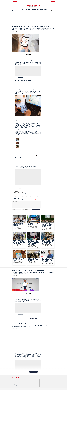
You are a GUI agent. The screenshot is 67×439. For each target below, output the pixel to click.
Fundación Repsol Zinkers (30, 165)
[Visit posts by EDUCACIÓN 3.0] (13, 192)
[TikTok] (37, 191)
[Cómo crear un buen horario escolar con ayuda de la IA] (33, 219)
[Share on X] (13, 58)
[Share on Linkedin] (13, 63)
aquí (36, 155)
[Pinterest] (36, 191)
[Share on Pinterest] (13, 60)
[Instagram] (35, 191)
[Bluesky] (53, 2)
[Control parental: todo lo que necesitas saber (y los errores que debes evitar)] (17, 139)
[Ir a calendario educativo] (51, 10)
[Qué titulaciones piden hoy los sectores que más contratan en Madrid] (17, 146)
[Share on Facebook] (13, 56)
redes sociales (36, 407)
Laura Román (14, 330)
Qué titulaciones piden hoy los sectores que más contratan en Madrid (29, 145)
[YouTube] (45, 2)
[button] (54, 10)
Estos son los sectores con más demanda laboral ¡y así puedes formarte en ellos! (18, 224)
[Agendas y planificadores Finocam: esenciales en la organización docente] (19, 254)
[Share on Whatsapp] (13, 61)
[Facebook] (43, 2)
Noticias (15, 24)
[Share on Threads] (13, 66)
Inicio (12, 24)
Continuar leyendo (33, 318)
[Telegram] (51, 2)
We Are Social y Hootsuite (23, 414)
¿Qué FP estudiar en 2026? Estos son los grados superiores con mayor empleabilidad (33, 259)
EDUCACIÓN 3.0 (17, 191)
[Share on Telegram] (13, 65)
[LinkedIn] (50, 2)
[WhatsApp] (52, 2)
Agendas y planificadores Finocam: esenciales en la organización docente (18, 259)
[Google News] (46, 2)
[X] (44, 2)
